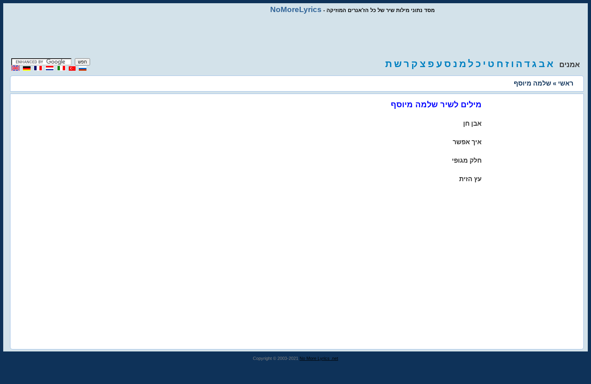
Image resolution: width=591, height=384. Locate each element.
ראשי (565, 83)
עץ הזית (470, 179)
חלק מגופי (467, 160)
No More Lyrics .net (319, 358)
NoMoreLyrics (296, 9)
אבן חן (472, 123)
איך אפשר (467, 142)
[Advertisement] (295, 36)
